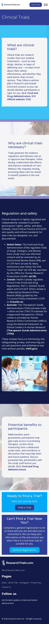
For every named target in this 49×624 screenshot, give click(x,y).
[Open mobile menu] (46, 5)
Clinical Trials (13, 582)
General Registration (24, 549)
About (4, 582)
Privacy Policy (36, 582)
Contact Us (6, 587)
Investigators (24, 582)
